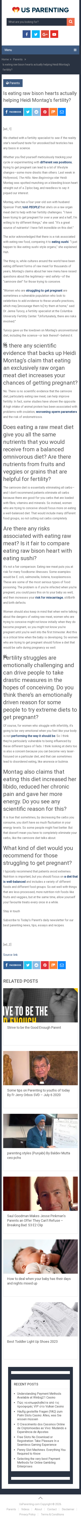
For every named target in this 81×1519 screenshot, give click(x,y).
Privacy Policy (27, 1514)
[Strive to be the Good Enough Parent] (40, 1005)
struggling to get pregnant (44, 290)
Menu (8, 50)
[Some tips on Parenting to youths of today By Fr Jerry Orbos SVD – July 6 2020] (40, 1068)
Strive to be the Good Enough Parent (34, 1027)
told (31, 207)
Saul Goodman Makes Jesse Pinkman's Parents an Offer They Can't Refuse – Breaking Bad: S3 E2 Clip (36, 1220)
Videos (25, 1509)
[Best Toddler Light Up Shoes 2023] (40, 1319)
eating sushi (60, 242)
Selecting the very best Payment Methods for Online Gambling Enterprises (38, 1462)
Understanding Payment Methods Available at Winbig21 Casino (39, 1395)
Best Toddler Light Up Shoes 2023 (32, 1342)
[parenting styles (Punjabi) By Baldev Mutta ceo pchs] (40, 1131)
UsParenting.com (29, 1504)
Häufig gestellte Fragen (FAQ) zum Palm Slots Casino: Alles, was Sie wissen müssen (40, 1415)
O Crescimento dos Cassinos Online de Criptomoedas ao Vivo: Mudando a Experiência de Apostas (41, 1428)
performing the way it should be (33, 736)
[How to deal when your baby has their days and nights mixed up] (40, 1256)
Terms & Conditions (52, 1514)
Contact (52, 1509)
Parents (14, 83)
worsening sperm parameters (56, 412)
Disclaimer (68, 1509)
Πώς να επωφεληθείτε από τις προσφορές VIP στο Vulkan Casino (40, 1404)
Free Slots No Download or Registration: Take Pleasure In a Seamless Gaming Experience (38, 1440)
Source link (10, 955)
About (38, 1509)
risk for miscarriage (49, 597)
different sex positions (56, 162)
